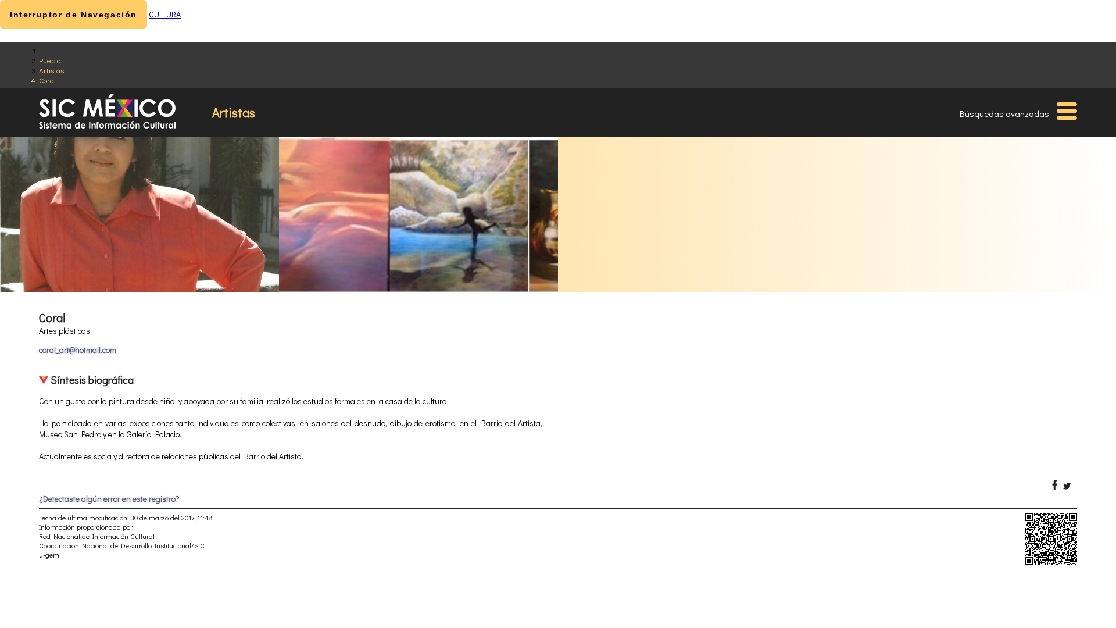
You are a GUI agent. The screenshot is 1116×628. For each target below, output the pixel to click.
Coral (47, 80)
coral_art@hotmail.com (77, 349)
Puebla (50, 60)
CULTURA (165, 14)
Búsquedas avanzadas (1004, 113)
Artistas (51, 70)
